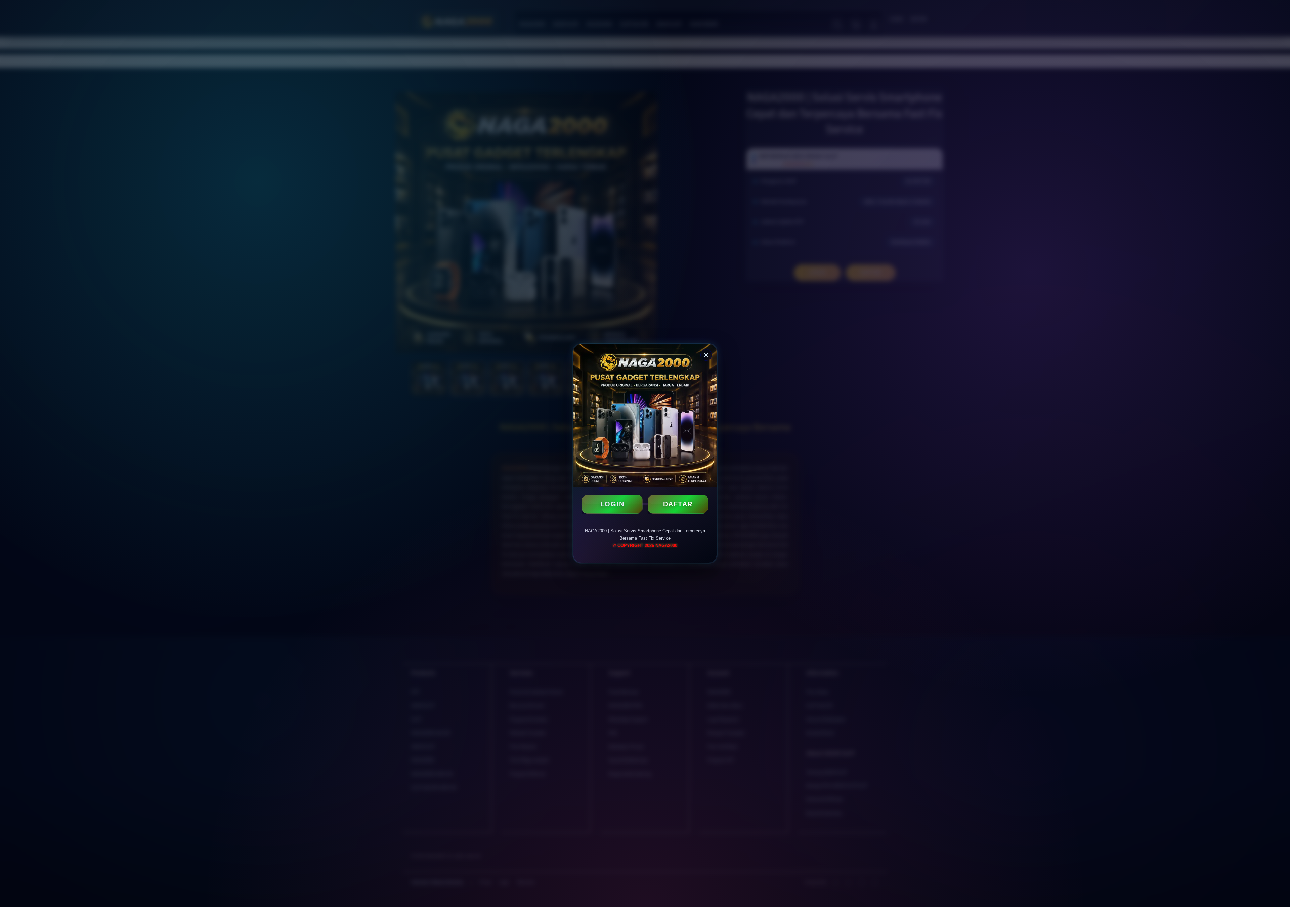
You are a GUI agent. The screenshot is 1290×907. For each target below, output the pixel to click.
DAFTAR (678, 504)
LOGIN (612, 504)
